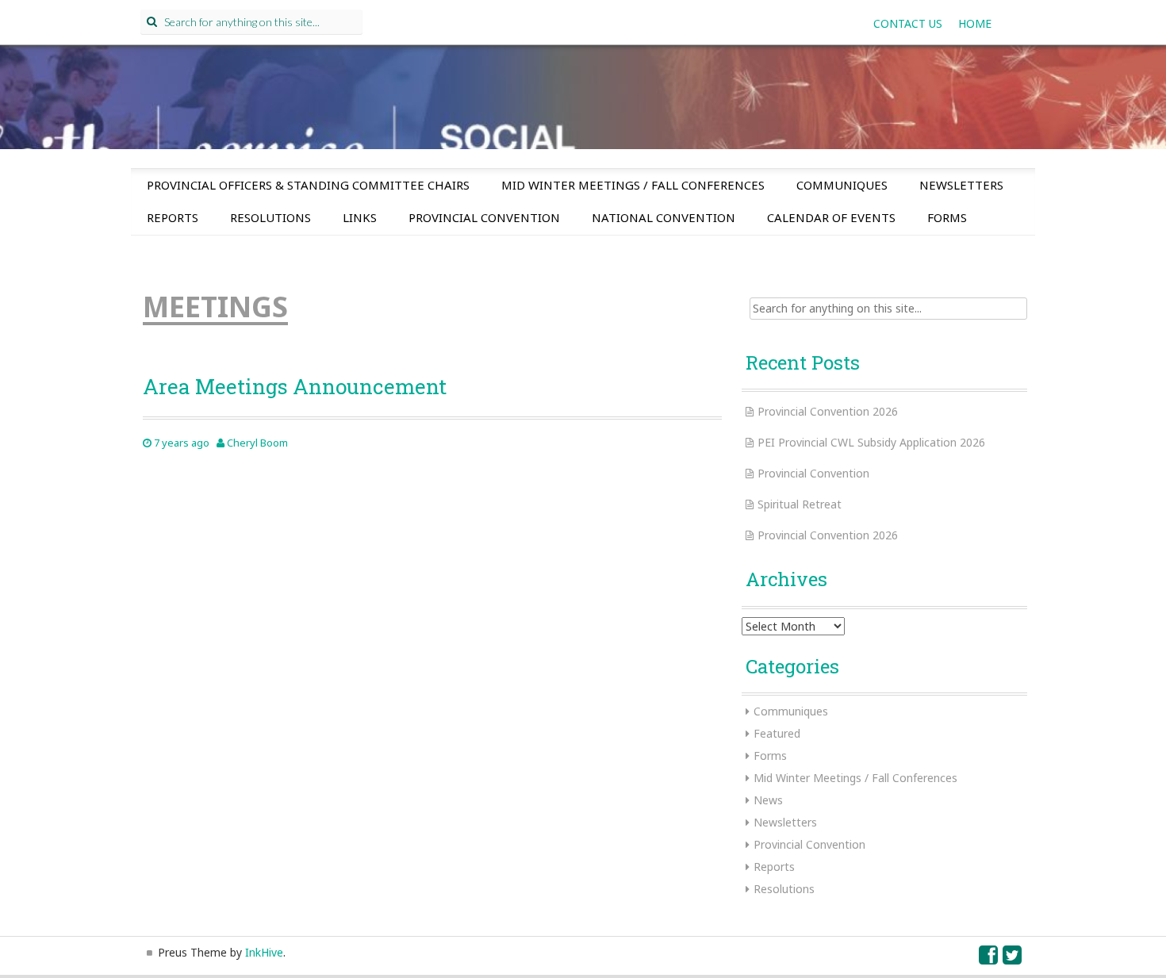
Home (974, 23)
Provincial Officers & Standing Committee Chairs (308, 185)
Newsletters (961, 185)
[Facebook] (989, 958)
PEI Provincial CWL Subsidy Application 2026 (871, 442)
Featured (777, 733)
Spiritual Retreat (800, 504)
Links (360, 217)
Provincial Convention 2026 (828, 411)
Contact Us (907, 23)
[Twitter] (1013, 958)
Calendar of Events (831, 217)
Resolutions (270, 217)
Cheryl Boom (257, 442)
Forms (947, 217)
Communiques (842, 185)
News (768, 799)
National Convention (663, 217)
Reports (172, 217)
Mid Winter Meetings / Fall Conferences (633, 185)
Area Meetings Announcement (295, 386)
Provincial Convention (484, 217)
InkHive (264, 952)
